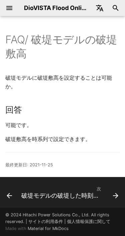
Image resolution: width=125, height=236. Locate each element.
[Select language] (99, 8)
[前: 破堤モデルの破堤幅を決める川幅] (8, 192)
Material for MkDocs (48, 228)
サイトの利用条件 (45, 221)
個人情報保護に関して (88, 221)
